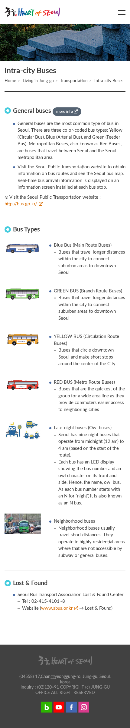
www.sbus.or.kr (57, 608)
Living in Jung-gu (38, 81)
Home (10, 81)
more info (65, 112)
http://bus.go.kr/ (21, 204)
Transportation (74, 81)
